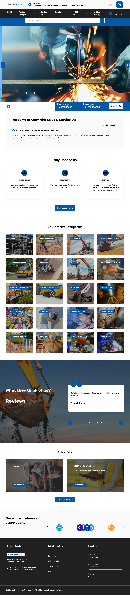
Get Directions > (95, 575)
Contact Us (44, 13)
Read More (18, 485)
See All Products (65, 499)
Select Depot (93, 555)
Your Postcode (94, 564)
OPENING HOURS (76, 13)
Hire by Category (65, 208)
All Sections (118, 13)
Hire (11, 12)
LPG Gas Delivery (97, 13)
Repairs (50, 571)
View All (114, 106)
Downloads (59, 12)
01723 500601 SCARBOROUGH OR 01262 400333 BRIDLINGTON (23, 568)
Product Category (22, 13)
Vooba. (60, 590)
